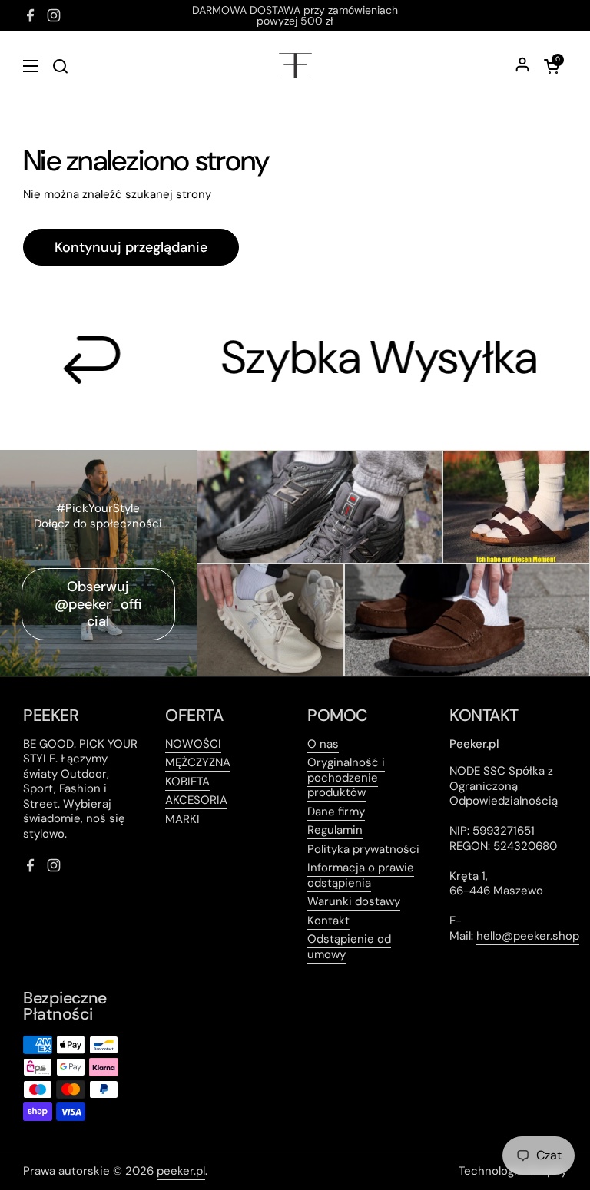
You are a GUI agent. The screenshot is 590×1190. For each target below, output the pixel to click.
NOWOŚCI (193, 744)
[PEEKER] (295, 65)
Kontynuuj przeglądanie (131, 247)
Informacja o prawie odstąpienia (360, 875)
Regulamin (335, 830)
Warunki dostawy (353, 901)
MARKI (182, 819)
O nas (323, 744)
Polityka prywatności (363, 849)
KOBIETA (187, 781)
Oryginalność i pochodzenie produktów (346, 777)
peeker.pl (181, 1170)
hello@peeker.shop (527, 936)
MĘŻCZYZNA (197, 762)
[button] (551, 66)
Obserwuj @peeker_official (98, 603)
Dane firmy (336, 811)
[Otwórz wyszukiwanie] (60, 66)
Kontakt (328, 920)
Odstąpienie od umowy (349, 946)
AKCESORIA (196, 800)
